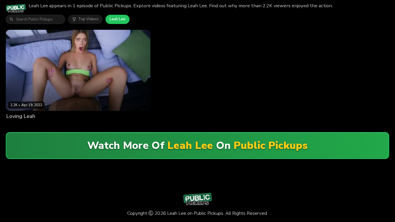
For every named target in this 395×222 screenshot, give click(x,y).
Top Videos (88, 19)
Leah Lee (117, 19)
